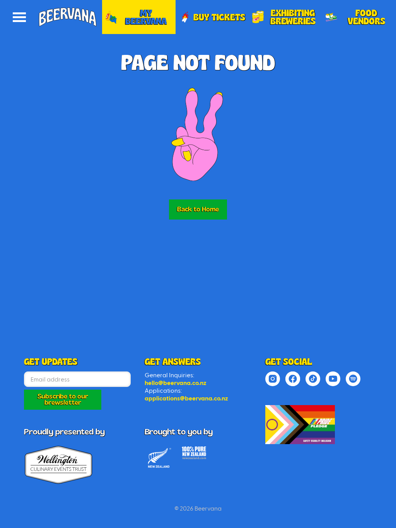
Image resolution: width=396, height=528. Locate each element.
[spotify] (353, 378)
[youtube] (333, 378)
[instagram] (272, 378)
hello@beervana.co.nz (176, 383)
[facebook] (292, 378)
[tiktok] (313, 378)
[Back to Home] (300, 424)
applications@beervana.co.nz (186, 398)
